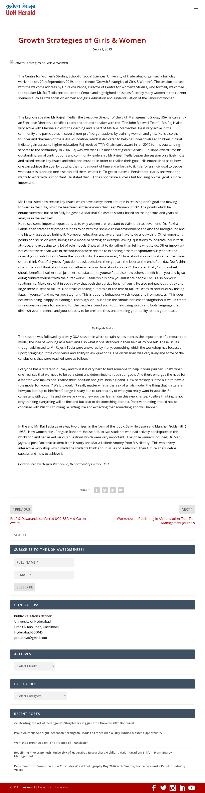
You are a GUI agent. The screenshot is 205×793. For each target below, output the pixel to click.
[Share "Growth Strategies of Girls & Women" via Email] (121, 490)
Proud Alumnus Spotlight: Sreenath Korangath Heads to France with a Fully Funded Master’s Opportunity (88, 733)
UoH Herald (28, 787)
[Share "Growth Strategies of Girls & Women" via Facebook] (97, 490)
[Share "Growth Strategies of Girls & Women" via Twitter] (105, 490)
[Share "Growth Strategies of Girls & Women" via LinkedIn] (113, 490)
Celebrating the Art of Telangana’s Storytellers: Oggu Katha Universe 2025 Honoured (74, 723)
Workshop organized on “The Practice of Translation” (52, 743)
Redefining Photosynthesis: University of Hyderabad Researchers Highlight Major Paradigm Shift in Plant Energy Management (93, 754)
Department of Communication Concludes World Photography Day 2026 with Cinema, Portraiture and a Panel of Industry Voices (99, 768)
